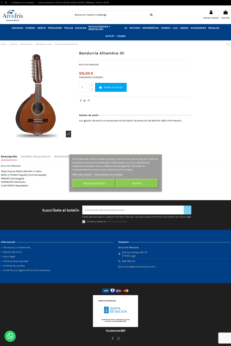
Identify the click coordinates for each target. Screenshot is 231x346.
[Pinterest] (89, 100)
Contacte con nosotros (23, 2)
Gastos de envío (12, 252)
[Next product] (229, 44)
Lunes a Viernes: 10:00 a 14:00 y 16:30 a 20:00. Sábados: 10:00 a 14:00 (73, 2)
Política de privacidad (15, 261)
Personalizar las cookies (108, 174)
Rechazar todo (94, 183)
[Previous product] (227, 44)
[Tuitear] (84, 100)
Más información (82, 174)
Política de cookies (14, 265)
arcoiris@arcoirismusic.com (138, 266)
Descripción (9, 156)
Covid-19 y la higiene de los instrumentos (26, 270)
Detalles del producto (36, 156)
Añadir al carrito (113, 87)
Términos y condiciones (16, 247)
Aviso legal (9, 256)
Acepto (137, 183)
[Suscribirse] (187, 210)
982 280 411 (128, 261)
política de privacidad (116, 221)
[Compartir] (80, 100)
